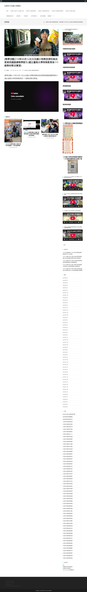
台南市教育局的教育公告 (67, 419)
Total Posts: (8, 584)
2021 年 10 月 (65, 364)
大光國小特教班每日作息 (67, 481)
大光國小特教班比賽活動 (67, 483)
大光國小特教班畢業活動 (67, 498)
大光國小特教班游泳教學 (67, 486)
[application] (73, 185)
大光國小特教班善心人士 (67, 434)
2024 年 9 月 (65, 317)
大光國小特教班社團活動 (67, 503)
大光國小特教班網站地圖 (67, 508)
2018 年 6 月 (65, 399)
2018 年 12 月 (65, 384)
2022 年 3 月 (65, 354)
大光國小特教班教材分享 (67, 466)
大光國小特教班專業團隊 (67, 441)
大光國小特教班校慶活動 (67, 478)
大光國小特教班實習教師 (67, 439)
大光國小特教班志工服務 (67, 444)
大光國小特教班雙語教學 (67, 553)
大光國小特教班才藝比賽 (67, 449)
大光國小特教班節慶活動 (67, 506)
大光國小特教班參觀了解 (67, 426)
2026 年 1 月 (65, 290)
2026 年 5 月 (65, 280)
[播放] (64, 189)
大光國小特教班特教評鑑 (67, 491)
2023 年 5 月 (65, 335)
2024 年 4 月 (65, 327)
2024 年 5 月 (65, 325)
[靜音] (78, 189)
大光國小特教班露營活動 (67, 555)
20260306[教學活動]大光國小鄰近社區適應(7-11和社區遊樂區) (13, 144)
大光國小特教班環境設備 (67, 496)
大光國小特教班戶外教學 (67, 446)
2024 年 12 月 (65, 310)
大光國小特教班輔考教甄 (67, 543)
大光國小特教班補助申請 (67, 525)
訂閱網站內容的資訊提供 (67, 566)
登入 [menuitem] (85, 1)
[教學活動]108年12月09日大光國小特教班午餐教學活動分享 (50, 135)
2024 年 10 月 (65, 315)
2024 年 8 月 (65, 320)
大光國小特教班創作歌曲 (67, 424)
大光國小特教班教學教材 (67, 454)
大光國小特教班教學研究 (67, 458)
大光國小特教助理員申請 (67, 421)
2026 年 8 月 (65, 277)
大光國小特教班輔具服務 (67, 540)
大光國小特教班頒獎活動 (67, 558)
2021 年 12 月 (65, 359)
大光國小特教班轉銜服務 (67, 545)
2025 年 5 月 (65, 300)
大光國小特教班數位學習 (67, 468)
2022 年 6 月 (65, 349)
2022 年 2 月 (65, 357)
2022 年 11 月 (65, 342)
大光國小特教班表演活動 (67, 523)
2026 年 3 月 (65, 285)
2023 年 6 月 (65, 332)
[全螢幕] (81, 189)
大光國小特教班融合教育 (67, 518)
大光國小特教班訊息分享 (67, 528)
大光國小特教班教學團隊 (67, 451)
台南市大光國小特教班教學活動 (31, 70)
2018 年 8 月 (65, 394)
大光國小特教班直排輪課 (67, 501)
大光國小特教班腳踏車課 (67, 515)
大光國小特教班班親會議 (67, 493)
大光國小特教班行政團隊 (67, 520)
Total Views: (8, 582)
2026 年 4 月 (65, 282)
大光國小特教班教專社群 (67, 461)
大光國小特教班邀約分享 (67, 550)
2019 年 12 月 (65, 374)
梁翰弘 (7, 70)
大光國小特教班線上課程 (67, 511)
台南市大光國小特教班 (12, 6)
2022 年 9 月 (65, 347)
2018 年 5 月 (65, 401)
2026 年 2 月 (65, 287)
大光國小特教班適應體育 (67, 548)
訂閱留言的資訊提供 (67, 568)
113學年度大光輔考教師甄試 (73, 123)
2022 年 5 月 (65, 352)
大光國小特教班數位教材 (67, 471)
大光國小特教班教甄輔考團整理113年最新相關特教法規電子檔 (72, 158)
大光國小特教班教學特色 (67, 456)
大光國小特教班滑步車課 (67, 488)
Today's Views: (8, 581)
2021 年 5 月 (65, 372)
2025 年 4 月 (65, 302)
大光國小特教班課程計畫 (67, 535)
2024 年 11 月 (65, 312)
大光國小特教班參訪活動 (67, 429)
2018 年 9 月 (65, 392)
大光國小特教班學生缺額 (67, 436)
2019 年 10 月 (65, 379)
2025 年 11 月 (65, 295)
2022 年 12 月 (65, 339)
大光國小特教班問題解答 (67, 431)
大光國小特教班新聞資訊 (67, 476)
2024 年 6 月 (65, 322)
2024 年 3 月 (65, 330)
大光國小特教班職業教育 (67, 513)
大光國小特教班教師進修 (67, 463)
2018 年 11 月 (65, 387)
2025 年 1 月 (65, 307)
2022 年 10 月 (65, 344)
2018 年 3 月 (65, 406)
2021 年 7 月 (65, 367)
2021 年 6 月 (65, 369)
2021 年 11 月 (65, 362)
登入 (64, 565)
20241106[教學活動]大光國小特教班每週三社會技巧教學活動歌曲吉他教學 (31, 134)
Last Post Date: (8, 586)
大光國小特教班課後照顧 (67, 530)
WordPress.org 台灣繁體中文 (68, 569)
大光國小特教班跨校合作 (67, 538)
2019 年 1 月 (65, 382)
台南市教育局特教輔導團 (67, 416)
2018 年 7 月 (65, 396)
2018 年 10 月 (65, 389)
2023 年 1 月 (65, 337)
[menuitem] (1, 1)
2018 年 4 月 (65, 404)
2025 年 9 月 (65, 297)
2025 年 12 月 (65, 292)
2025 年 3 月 (65, 305)
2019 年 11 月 (65, 377)
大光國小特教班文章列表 (67, 473)
